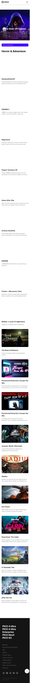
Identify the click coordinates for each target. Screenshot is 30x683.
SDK (3, 650)
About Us (5, 668)
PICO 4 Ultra (9, 626)
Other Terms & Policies (9, 665)
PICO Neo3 (8, 635)
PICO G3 (7, 637)
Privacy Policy (6, 655)
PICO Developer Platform (10, 647)
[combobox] (15, 45)
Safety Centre (6, 663)
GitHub (4, 652)
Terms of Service (7, 657)
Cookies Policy (6, 660)
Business (5, 645)
